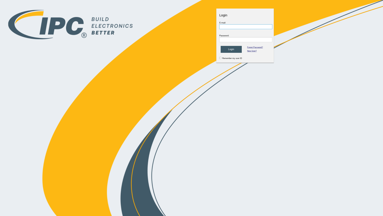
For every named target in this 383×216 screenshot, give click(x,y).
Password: (224, 35)
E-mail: (222, 22)
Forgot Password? (255, 47)
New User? (252, 51)
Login (231, 49)
